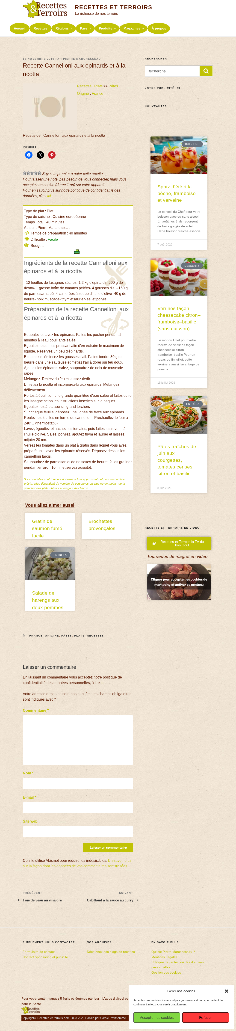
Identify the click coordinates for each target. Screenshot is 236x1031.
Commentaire (36, 710)
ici (49, 196)
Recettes (40, 28)
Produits (105, 28)
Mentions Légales (164, 957)
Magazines (132, 28)
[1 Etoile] (25, 173)
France (97, 93)
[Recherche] (206, 71)
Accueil (20, 28)
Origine (83, 93)
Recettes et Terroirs (113, 7)
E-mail (29, 797)
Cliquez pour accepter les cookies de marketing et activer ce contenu (179, 582)
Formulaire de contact (39, 952)
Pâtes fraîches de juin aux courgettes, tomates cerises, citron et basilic (176, 460)
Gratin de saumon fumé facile (47, 528)
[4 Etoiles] (36, 173)
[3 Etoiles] (32, 173)
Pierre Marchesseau (82, 58)
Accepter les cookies (157, 1018)
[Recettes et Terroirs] (30, 1013)
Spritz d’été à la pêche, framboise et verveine (176, 193)
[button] (226, 991)
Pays (84, 28)
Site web (30, 821)
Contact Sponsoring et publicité (45, 957)
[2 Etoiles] (28, 173)
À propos (159, 28)
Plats (98, 86)
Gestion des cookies (166, 972)
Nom (28, 773)
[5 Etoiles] (39, 173)
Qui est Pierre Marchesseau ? (173, 952)
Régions (62, 28)
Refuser (205, 1018)
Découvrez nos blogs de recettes (111, 952)
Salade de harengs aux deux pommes (47, 600)
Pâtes (113, 86)
